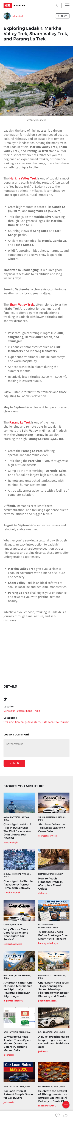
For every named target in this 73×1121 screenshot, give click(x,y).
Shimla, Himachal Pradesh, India (52, 818)
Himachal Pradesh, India (50, 874)
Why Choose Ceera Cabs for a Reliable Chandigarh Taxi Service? (16, 934)
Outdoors (47, 722)
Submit (14, 763)
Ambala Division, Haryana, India (17, 818)
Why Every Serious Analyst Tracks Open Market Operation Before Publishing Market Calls (17, 1043)
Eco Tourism (61, 722)
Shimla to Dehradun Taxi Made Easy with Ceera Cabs (51, 828)
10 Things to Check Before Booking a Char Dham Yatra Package (53, 935)
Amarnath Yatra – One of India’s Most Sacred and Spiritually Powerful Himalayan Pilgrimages (18, 989)
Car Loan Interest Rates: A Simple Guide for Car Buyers (18, 1094)
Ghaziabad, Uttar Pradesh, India (17, 976)
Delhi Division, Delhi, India (17, 1032)
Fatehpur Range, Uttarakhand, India (48, 926)
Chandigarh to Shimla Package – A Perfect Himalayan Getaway (18, 884)
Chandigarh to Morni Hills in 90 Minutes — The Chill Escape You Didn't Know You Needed (17, 831)
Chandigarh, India (13, 924)
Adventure (33, 722)
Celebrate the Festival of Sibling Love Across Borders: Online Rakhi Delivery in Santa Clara (53, 1096)
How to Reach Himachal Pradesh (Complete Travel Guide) (50, 883)
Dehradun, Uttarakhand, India (22, 711)
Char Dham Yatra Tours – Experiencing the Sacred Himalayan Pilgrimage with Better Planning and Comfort (53, 989)
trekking (9, 722)
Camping (20, 722)
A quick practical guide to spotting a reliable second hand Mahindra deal (53, 1041)
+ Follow (62, 16)
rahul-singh (17, 16)
